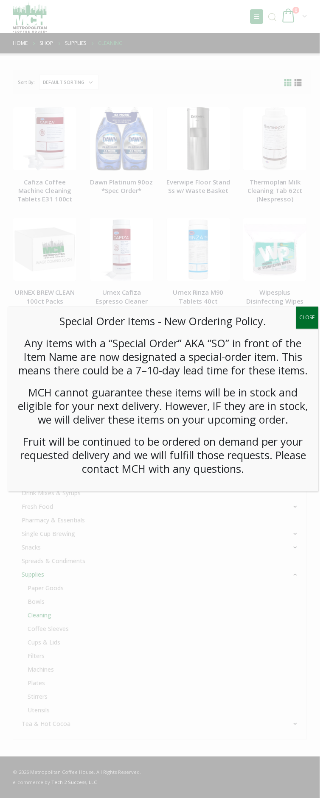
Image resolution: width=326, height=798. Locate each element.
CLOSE (307, 317)
